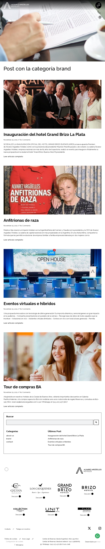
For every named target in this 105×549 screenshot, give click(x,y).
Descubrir (15, 496)
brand (63, 69)
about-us (10, 436)
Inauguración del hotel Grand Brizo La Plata (44, 134)
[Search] (96, 422)
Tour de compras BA (22, 387)
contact (9, 442)
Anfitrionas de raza (21, 220)
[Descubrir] (20, 496)
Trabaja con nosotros (23, 529)
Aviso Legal (26, 539)
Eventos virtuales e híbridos (29, 303)
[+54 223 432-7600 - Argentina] (98, 12)
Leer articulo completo (13, 156)
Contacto (8, 529)
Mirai (98, 542)
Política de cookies (11, 539)
